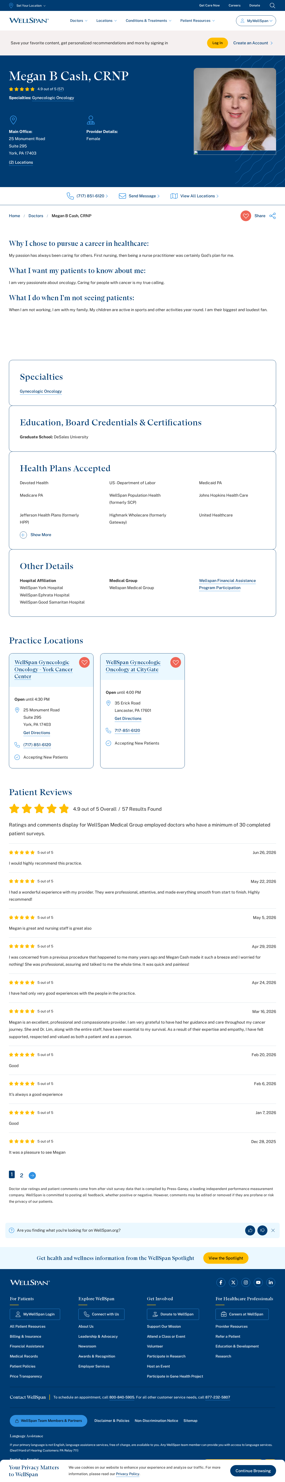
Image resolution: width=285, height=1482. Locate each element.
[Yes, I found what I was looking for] (250, 1230)
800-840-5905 (121, 1397)
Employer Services (94, 1366)
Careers (234, 5)
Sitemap (190, 1421)
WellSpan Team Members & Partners (51, 1421)
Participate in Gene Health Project (175, 1376)
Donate (254, 5)
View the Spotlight (226, 1258)
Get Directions (36, 732)
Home (14, 215)
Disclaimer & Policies (111, 1421)
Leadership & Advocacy (98, 1336)
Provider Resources (232, 1326)
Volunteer (155, 1346)
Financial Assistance (27, 1346)
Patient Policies (22, 1366)
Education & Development (237, 1346)
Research (223, 1356)
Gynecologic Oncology (53, 97)
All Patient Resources (27, 1326)
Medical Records (24, 1356)
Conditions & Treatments (146, 20)
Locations (104, 20)
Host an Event (158, 1366)
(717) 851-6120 (90, 196)
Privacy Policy (127, 1474)
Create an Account (250, 43)
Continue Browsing (253, 1470)
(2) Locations (21, 162)
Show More (41, 534)
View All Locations (197, 196)
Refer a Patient (228, 1336)
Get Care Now (209, 5)
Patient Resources (195, 20)
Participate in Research (166, 1356)
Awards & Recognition (96, 1356)
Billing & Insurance (25, 1336)
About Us (86, 1326)
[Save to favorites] (245, 215)
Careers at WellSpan (246, 1314)
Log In (217, 43)
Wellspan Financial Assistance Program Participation (227, 584)
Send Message (142, 196)
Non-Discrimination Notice (156, 1421)
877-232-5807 (217, 1397)
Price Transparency (26, 1376)
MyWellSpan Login (39, 1314)
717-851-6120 (127, 730)
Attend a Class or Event (166, 1336)
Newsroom (87, 1346)
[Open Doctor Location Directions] (235, 162)
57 (60, 89)
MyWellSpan (257, 21)
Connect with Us (105, 1314)
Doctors (76, 20)
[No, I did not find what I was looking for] (262, 1230)
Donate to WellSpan (177, 1314)
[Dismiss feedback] (273, 1230)
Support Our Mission (164, 1326)
